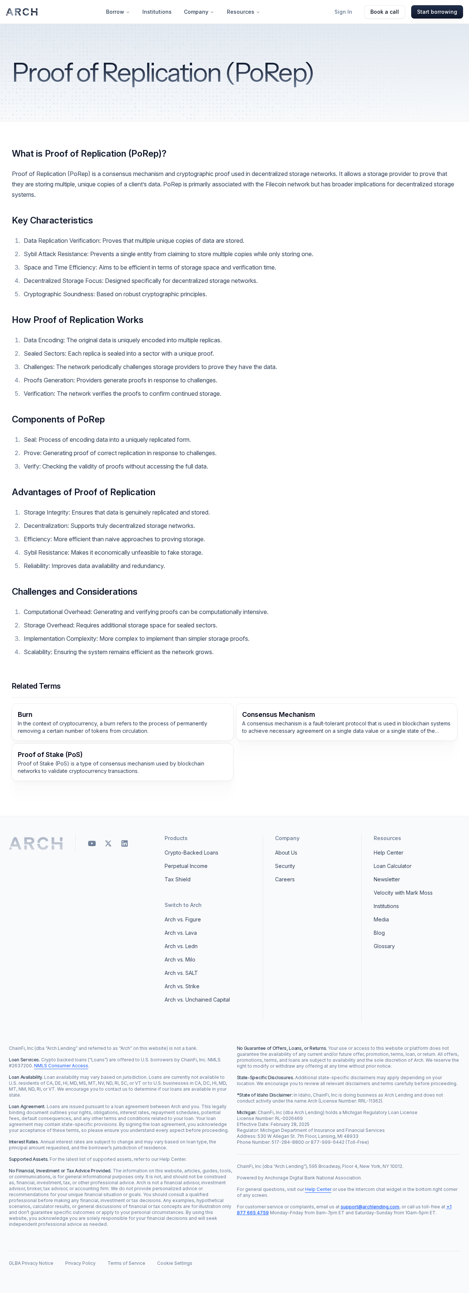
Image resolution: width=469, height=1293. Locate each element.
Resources (240, 12)
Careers (285, 879)
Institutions (157, 12)
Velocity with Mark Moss (403, 892)
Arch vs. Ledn (181, 946)
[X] (108, 843)
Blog (379, 933)
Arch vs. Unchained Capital (197, 999)
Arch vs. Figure (183, 919)
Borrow (115, 12)
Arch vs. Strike (182, 986)
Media (381, 919)
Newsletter (387, 879)
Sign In (343, 12)
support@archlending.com (370, 1206)
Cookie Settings (174, 1263)
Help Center (388, 852)
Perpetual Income (186, 866)
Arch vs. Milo (180, 959)
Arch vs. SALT (181, 973)
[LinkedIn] (124, 843)
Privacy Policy (80, 1263)
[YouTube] (91, 843)
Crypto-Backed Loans (191, 852)
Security (285, 866)
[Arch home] (36, 843)
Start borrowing (437, 12)
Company (196, 12)
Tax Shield (178, 879)
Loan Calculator (393, 866)
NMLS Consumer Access (61, 1065)
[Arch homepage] (22, 12)
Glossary (384, 946)
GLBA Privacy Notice (31, 1263)
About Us (286, 852)
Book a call (384, 12)
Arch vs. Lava (181, 933)
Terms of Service (126, 1263)
